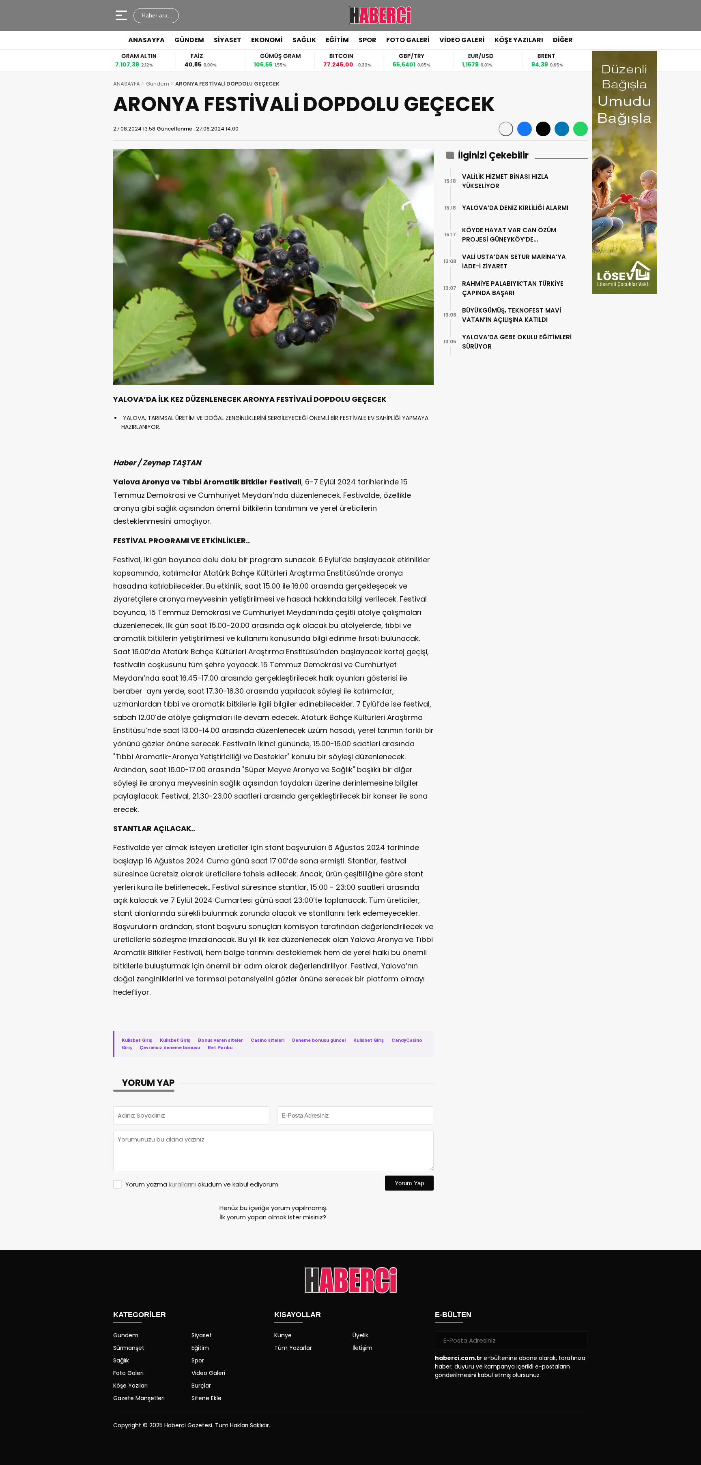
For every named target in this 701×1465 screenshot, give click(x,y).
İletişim (362, 1348)
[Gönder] (578, 1340)
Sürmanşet (128, 1348)
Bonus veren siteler (220, 1040)
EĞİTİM (337, 40)
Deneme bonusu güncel (319, 1040)
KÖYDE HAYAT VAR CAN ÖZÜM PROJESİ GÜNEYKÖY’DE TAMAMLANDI (509, 235)
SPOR (367, 40)
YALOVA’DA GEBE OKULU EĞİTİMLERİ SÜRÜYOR (517, 342)
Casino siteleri (267, 1040)
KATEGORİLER (139, 1315)
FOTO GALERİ (408, 40)
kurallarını (182, 1184)
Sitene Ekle (206, 1398)
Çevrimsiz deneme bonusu (170, 1047)
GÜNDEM (189, 40)
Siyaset (201, 1335)
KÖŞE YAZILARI (519, 40)
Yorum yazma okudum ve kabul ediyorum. (202, 1184)
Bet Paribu (220, 1047)
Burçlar (201, 1385)
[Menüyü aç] (122, 15)
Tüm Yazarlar (293, 1348)
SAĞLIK (304, 40)
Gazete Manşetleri (139, 1398)
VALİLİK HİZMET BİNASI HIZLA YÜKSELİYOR (505, 181)
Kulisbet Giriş (137, 1040)
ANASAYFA (146, 40)
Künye (283, 1335)
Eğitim (200, 1348)
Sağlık (121, 1360)
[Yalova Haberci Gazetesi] (380, 15)
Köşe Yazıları (130, 1385)
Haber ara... (156, 15)
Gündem (157, 84)
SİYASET (227, 40)
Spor (197, 1360)
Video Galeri (208, 1373)
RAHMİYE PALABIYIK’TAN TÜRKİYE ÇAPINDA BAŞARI (512, 288)
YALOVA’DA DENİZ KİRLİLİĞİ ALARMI (515, 207)
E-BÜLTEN (453, 1315)
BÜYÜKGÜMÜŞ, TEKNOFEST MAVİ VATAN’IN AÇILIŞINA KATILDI (511, 315)
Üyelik (360, 1335)
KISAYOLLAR (297, 1315)
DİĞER (563, 40)
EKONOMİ (267, 40)
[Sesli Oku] (506, 129)
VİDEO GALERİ (462, 40)
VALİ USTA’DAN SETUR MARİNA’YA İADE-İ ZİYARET (514, 261)
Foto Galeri (128, 1373)
